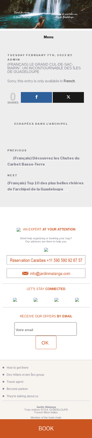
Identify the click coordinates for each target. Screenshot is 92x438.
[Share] (36, 97)
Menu (48, 37)
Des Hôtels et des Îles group (25, 374)
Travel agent (15, 382)
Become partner (17, 389)
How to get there (17, 367)
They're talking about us (22, 396)
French (69, 81)
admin (13, 59)
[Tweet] (68, 97)
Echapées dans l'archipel (41, 123)
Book (46, 428)
